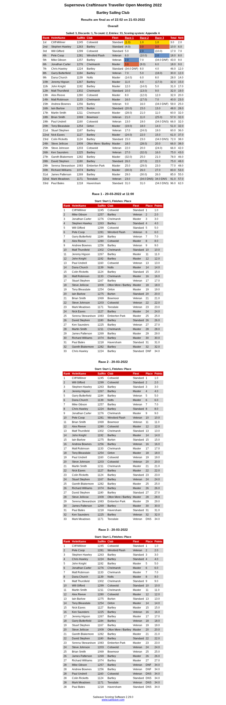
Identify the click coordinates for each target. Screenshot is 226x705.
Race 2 (144, 38)
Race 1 (129, 38)
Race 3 (159, 38)
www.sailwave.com (113, 699)
